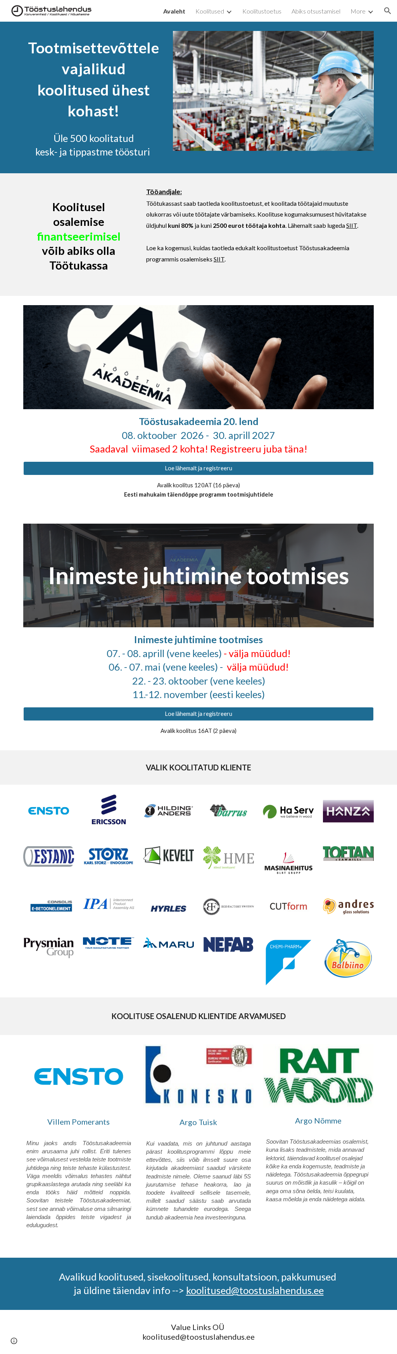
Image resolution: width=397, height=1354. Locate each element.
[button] (387, 11)
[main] (93, 78)
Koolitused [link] (209, 11)
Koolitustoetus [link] (261, 11)
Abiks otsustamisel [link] (316, 11)
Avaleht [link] (174, 11)
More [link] (358, 11)
